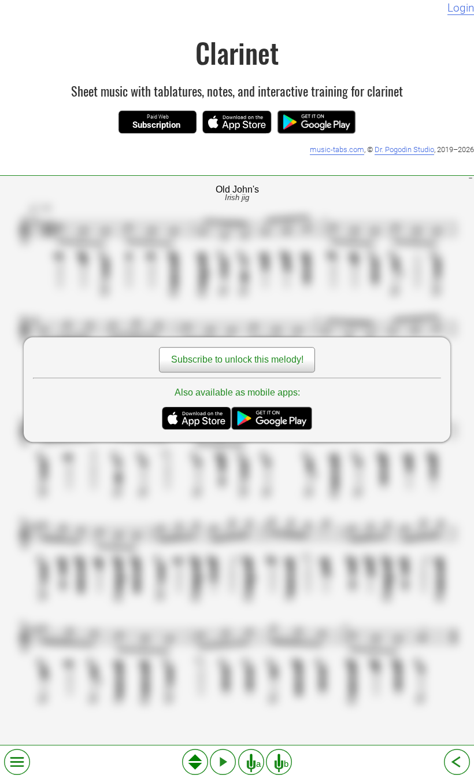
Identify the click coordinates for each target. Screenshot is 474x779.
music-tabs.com (337, 149)
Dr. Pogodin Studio (404, 149)
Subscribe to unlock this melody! (237, 359)
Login (460, 8)
